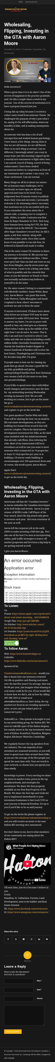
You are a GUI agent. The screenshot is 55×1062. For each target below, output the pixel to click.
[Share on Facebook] (8, 939)
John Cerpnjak (9, 1058)
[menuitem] (20, 2)
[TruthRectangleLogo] (23, 9)
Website (40, 998)
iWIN (20, 2)
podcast (38, 49)
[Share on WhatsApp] (31, 939)
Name (39, 981)
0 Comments (26, 49)
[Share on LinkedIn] (39, 939)
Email (39, 990)
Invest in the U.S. (32, 2)
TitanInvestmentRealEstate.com (20, 673)
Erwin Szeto (9, 53)
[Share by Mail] (47, 939)
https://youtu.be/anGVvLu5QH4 (33, 631)
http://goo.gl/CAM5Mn (28, 621)
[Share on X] (16, 939)
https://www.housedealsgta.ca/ (25, 654)
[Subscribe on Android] (11, 645)
